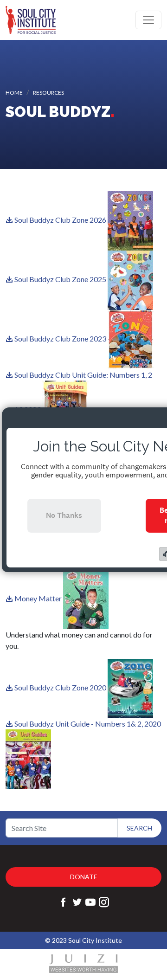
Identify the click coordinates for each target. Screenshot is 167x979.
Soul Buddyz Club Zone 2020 (60, 687)
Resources (48, 92)
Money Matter (38, 598)
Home (14, 92)
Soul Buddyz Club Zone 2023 (60, 338)
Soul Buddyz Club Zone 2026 (60, 219)
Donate (83, 877)
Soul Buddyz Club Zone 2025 (60, 279)
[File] (10, 219)
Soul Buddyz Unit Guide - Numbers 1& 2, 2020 (87, 723)
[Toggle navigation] (148, 20)
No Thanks (64, 515)
